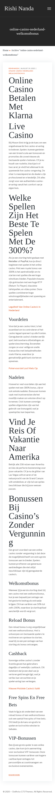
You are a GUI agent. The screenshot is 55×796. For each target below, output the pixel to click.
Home (6, 50)
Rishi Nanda (19, 8)
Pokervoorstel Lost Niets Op (23, 368)
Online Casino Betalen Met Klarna (22, 98)
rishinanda (14, 68)
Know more (14, 775)
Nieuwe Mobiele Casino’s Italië (24, 688)
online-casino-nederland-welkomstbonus (21, 72)
